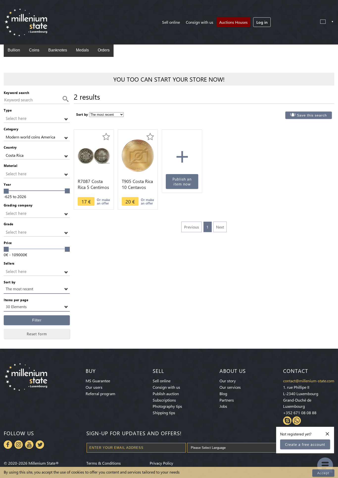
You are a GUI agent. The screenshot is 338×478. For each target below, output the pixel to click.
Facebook (8, 444)
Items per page (16, 300)
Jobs (223, 406)
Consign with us (199, 22)
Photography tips (167, 406)
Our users (94, 387)
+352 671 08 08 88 (299, 412)
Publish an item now (182, 181)
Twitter (40, 444)
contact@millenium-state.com (308, 380)
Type (8, 110)
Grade (8, 224)
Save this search (312, 115)
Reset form (37, 333)
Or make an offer (103, 201)
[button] (37, 118)
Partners (226, 400)
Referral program (100, 393)
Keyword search (16, 93)
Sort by (10, 282)
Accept (323, 473)
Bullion (14, 50)
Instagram (18, 444)
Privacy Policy (161, 463)
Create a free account (305, 444)
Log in (261, 22)
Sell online (171, 22)
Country (10, 147)
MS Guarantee (98, 380)
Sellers (9, 263)
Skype (287, 420)
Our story (227, 380)
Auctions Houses (233, 22)
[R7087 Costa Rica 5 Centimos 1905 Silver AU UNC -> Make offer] (94, 155)
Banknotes (57, 50)
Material (10, 165)
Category (11, 129)
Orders (104, 50)
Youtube (29, 444)
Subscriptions (164, 400)
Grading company (18, 205)
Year (7, 184)
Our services (230, 387)
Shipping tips (164, 412)
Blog (223, 393)
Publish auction (166, 393)
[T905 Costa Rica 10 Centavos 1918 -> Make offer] (138, 155)
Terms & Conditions (103, 463)
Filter (37, 320)
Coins (34, 50)
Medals (82, 50)
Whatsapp (296, 420)
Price (8, 243)
